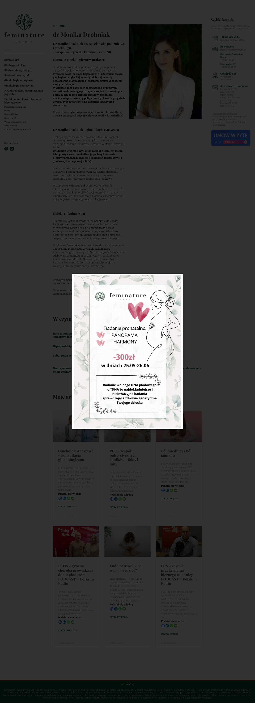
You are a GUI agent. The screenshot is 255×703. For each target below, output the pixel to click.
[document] (127, 351)
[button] (178, 278)
